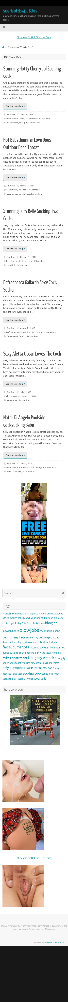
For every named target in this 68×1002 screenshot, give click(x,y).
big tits (34, 396)
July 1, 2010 (25, 392)
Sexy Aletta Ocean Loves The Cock (32, 354)
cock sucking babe (50, 631)
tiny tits (29, 678)
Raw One (11, 114)
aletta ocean (11, 396)
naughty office (22, 663)
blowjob (51, 623)
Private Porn (44, 118)
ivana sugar (45, 652)
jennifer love (24, 194)
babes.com (23, 618)
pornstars (33, 118)
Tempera (48, 942)
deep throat (11, 189)
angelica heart (22, 613)
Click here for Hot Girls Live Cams (34, 37)
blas (42, 623)
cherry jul (23, 122)
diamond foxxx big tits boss (16, 642)
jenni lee (56, 652)
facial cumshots (15, 647)
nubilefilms (53, 663)
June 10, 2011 (26, 114)
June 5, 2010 (26, 463)
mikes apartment (14, 658)
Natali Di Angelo (36, 467)
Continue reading (14, 106)
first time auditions (40, 647)
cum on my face (14, 637)
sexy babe (47, 668)
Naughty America (42, 658)
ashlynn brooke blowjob (50, 613)
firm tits (10, 261)
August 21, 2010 (27, 328)
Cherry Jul (23, 118)
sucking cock (32, 673)
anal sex (9, 613)
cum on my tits (34, 637)
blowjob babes (10, 631)
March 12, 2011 (27, 185)
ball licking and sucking (41, 618)
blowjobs (29, 630)
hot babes (55, 647)
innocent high (32, 652)
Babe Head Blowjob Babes (19, 11)
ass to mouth (12, 118)
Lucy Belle (19, 261)
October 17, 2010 (28, 257)
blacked (36, 623)
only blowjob (12, 668)
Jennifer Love (24, 189)
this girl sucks (16, 678)
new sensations (39, 663)
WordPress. (59, 942)
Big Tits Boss (24, 623)
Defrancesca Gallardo (16, 332)
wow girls (40, 678)
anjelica (34, 613)
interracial (23, 467)
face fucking (50, 642)
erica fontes (37, 642)
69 (3, 614)
